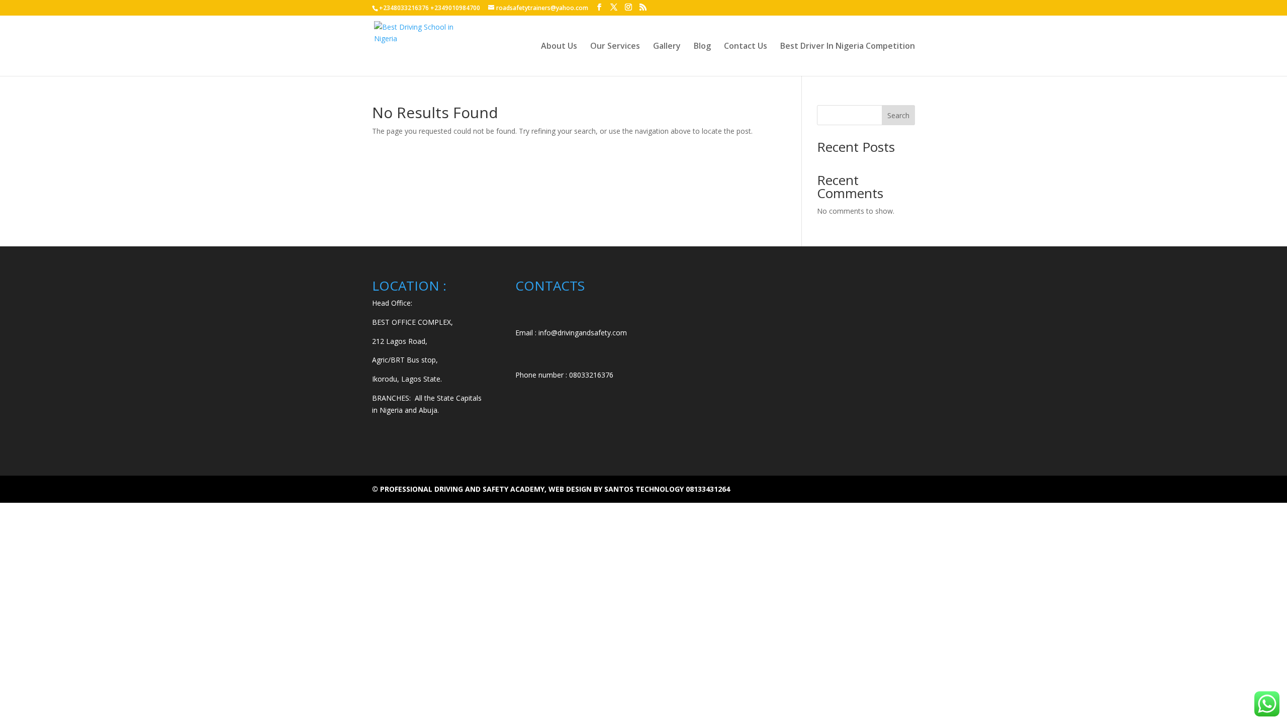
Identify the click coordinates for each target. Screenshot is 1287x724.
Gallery (667, 46)
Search (898, 115)
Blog (702, 46)
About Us (559, 46)
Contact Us (745, 46)
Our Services (615, 46)
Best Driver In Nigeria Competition (847, 46)
